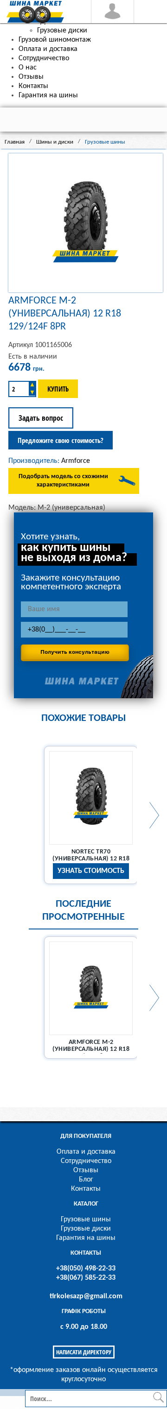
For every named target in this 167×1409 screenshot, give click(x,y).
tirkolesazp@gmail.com (86, 1296)
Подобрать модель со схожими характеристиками (63, 480)
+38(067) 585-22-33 (86, 1278)
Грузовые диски (86, 1228)
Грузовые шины (86, 1219)
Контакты (86, 1189)
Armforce (75, 461)
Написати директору (83, 1352)
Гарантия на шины (86, 1238)
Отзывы (85, 1170)
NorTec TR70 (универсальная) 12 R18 (90, 855)
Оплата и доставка (86, 1152)
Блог (86, 1179)
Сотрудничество (86, 1161)
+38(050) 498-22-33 (86, 1268)
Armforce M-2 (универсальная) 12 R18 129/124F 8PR (90, 1049)
